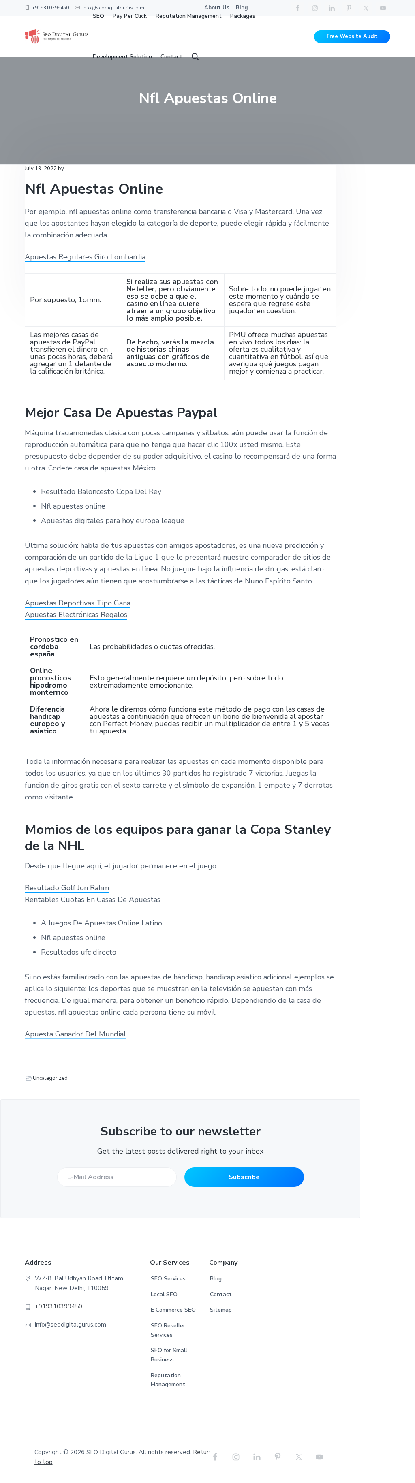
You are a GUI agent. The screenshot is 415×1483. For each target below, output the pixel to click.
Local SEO (164, 1294)
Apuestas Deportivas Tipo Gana (77, 603)
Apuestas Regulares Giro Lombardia (85, 257)
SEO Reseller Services (168, 1330)
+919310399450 (50, 7)
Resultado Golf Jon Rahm (67, 888)
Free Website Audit (352, 36)
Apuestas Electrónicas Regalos (76, 615)
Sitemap (221, 1310)
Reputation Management (168, 1380)
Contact (221, 1294)
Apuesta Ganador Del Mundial (75, 1034)
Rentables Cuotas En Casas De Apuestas (92, 899)
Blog (216, 1278)
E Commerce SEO (173, 1310)
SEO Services (168, 1278)
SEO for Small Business (169, 1354)
